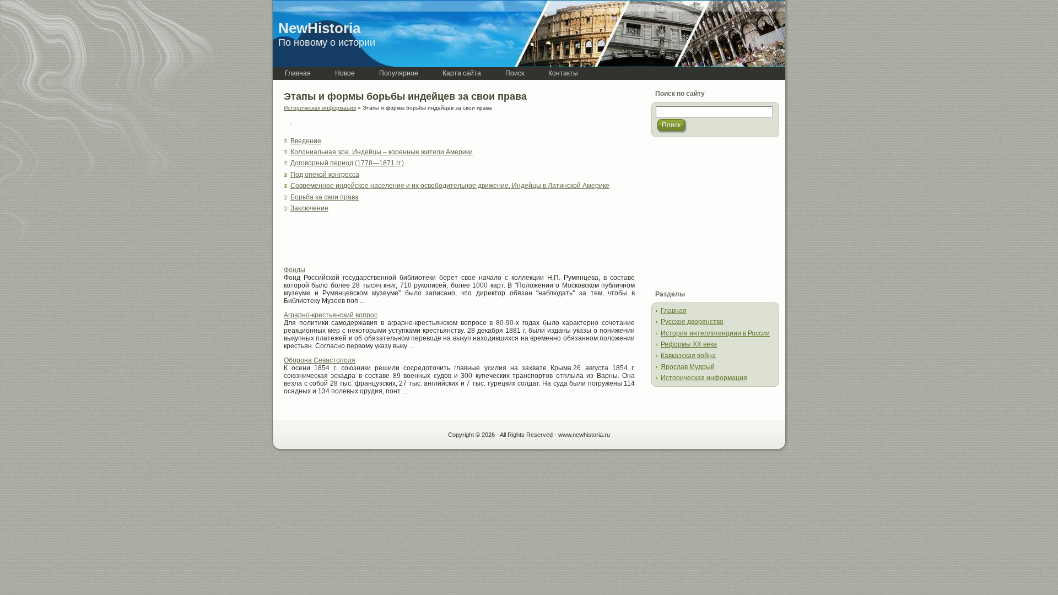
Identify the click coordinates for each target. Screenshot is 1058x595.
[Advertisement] (413, 242)
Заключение (309, 208)
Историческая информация (320, 108)
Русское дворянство (692, 322)
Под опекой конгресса (324, 174)
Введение (305, 141)
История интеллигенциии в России (715, 333)
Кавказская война (688, 356)
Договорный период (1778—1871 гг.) (347, 163)
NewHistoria (319, 28)
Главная (674, 311)
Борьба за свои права (324, 197)
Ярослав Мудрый (688, 367)
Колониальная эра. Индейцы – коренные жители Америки (381, 152)
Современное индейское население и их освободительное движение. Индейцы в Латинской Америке (449, 186)
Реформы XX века (689, 344)
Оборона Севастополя (319, 360)
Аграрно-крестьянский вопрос (330, 315)
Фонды (294, 270)
